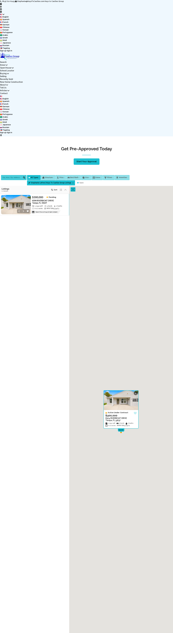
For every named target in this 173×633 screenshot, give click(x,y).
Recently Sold (6, 79)
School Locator (7, 71)
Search (3, 62)
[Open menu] (1, 135)
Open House (5, 68)
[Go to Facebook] (1, 4)
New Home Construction (11, 82)
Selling (3, 76)
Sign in (9, 51)
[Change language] (2, 14)
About (3, 85)
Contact (4, 93)
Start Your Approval (86, 161)
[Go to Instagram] (1, 6)
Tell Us (3, 88)
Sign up (3, 51)
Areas (2, 65)
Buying (3, 73)
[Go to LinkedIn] (1, 12)
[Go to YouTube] (1, 9)
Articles (3, 90)
